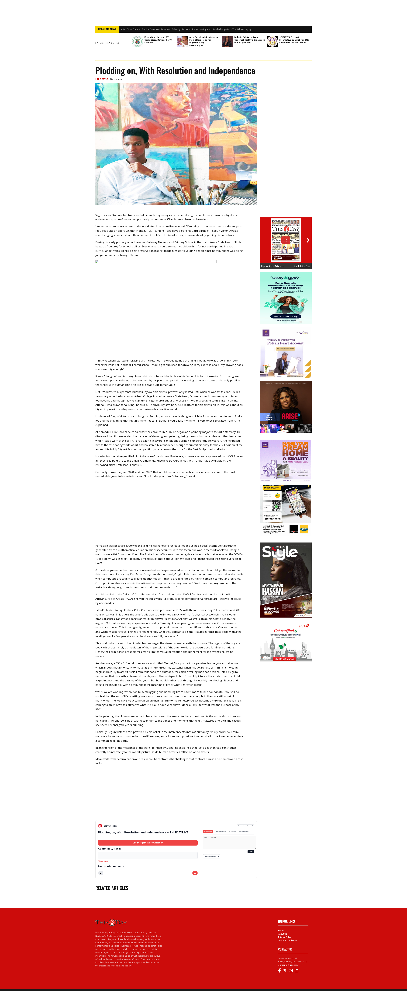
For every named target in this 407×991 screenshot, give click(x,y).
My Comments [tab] (221, 831)
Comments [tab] (208, 831)
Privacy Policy (284, 937)
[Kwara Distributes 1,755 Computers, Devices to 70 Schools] (137, 41)
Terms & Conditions (287, 940)
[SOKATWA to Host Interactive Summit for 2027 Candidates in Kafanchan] (272, 41)
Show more (103, 861)
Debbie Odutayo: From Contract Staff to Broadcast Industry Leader (249, 40)
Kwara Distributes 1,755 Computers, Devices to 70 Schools (158, 40)
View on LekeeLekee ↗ (245, 826)
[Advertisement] (176, 795)
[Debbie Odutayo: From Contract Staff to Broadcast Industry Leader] (227, 41)
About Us (282, 933)
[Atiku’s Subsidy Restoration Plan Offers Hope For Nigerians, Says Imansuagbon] (182, 41)
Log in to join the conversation (148, 843)
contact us (287, 964)
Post (250, 852)
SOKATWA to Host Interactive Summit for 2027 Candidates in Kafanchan (294, 40)
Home (281, 930)
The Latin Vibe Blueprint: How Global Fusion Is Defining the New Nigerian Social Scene (167, 29)
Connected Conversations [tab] (238, 831)
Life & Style (101, 79)
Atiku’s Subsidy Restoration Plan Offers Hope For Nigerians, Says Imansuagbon (204, 41)
